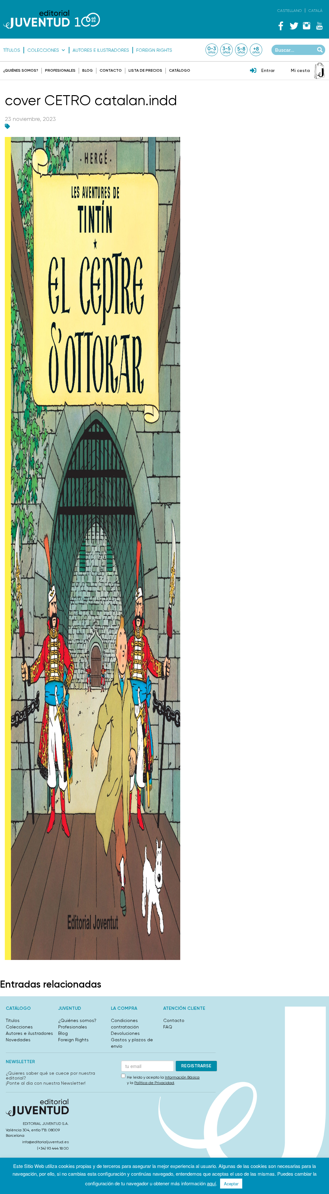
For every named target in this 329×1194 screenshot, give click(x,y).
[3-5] (226, 49)
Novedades (18, 1039)
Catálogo (179, 70)
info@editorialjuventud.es (45, 1142)
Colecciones (43, 50)
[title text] (51, 19)
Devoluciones (125, 1033)
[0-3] (211, 49)
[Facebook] (280, 25)
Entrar (268, 70)
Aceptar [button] (231, 1183)
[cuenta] (253, 71)
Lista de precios (145, 70)
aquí (211, 1183)
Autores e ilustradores (101, 50)
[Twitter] (293, 25)
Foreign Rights (154, 50)
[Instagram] (306, 25)
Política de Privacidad (154, 1083)
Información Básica (182, 1077)
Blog (87, 70)
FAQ (167, 1026)
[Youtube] (319, 25)
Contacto (111, 70)
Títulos (11, 50)
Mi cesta (300, 70)
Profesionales (60, 70)
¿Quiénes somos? (20, 70)
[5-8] (241, 49)
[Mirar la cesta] (319, 71)
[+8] (256, 49)
